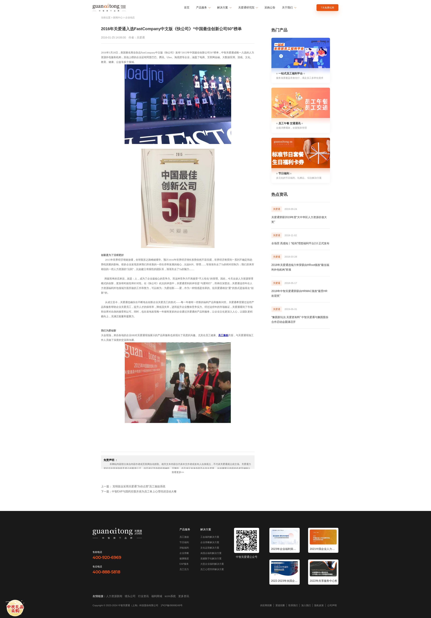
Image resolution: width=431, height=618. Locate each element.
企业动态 (130, 17)
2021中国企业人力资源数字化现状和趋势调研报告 (323, 549)
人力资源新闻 (114, 596)
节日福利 (184, 542)
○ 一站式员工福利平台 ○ (290, 73)
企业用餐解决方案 (209, 542)
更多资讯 (183, 596)
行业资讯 (143, 596)
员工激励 (184, 537)
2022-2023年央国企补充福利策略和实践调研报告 (284, 580)
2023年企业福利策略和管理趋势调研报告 (284, 549)
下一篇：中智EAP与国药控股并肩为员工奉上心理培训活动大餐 (139, 491)
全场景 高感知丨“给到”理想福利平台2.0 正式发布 (300, 243)
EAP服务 (184, 564)
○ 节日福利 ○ (284, 173)
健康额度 (184, 558)
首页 (186, 7)
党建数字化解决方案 (211, 558)
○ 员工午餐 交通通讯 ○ (289, 123)
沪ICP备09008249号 (172, 605)
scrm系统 (170, 596)
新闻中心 (118, 17)
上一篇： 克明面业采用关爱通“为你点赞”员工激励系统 (133, 486)
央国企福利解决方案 (211, 553)
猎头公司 (130, 596)
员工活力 (184, 569)
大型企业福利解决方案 (212, 564)
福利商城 (156, 596)
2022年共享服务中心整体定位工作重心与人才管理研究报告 (323, 580)
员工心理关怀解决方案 (212, 569)
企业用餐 (184, 553)
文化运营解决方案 (209, 547)
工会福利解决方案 (209, 537)
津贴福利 (184, 547)
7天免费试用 (327, 7)
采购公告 (269, 7)
